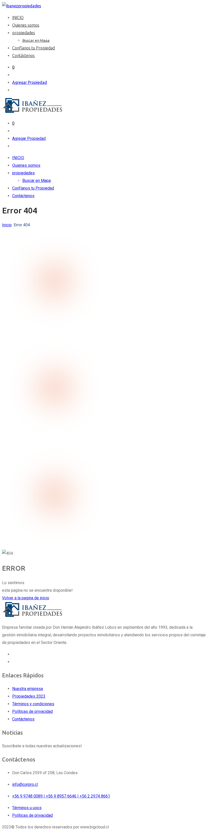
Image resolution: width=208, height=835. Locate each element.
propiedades (23, 32)
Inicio (7, 224)
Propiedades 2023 (28, 696)
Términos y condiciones (33, 703)
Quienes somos (25, 25)
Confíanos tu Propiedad (33, 48)
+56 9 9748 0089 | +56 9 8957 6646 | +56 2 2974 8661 (61, 796)
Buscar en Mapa (35, 40)
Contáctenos (23, 55)
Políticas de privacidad (32, 711)
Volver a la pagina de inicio (25, 598)
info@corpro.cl (25, 784)
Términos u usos (27, 807)
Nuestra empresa (27, 688)
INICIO (18, 17)
